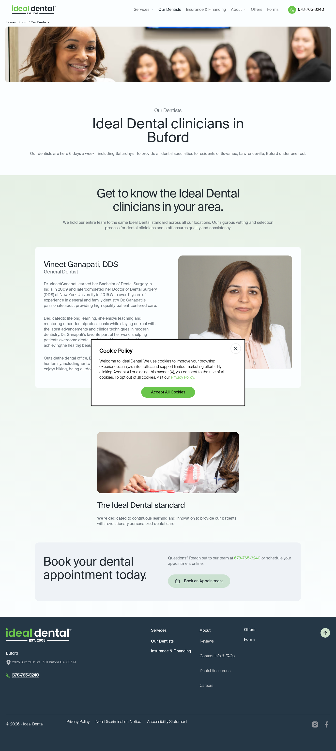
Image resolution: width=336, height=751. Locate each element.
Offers (256, 10)
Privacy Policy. (183, 378)
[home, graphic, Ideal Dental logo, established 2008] (34, 10)
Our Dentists (169, 10)
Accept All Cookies (168, 392)
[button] (143, 10)
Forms (272, 10)
